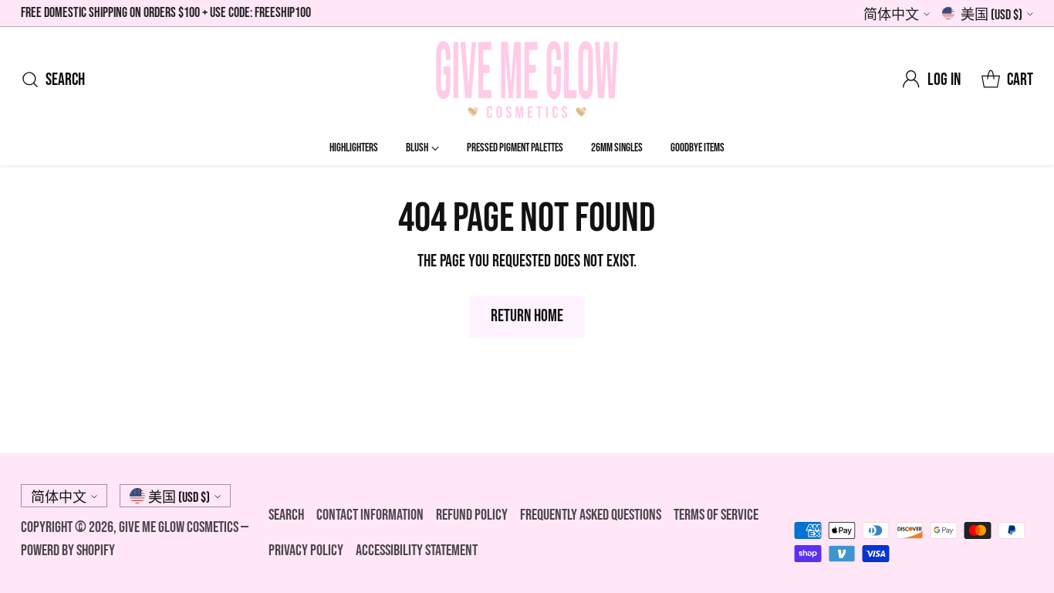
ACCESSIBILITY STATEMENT (417, 550)
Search (286, 515)
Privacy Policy (306, 550)
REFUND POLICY (472, 515)
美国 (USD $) (991, 15)
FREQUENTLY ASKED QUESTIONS (590, 515)
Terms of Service (716, 515)
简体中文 (891, 15)
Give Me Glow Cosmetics (180, 527)
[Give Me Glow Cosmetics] (527, 79)
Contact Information (370, 515)
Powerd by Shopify (68, 550)
